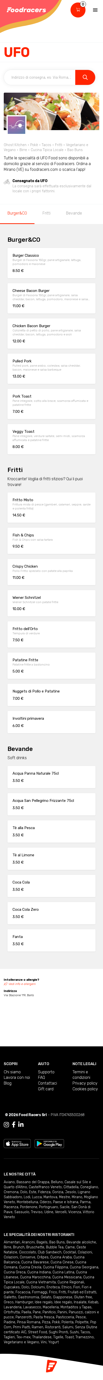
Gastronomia (28, 1297)
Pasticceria (65, 1317)
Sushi (74, 1332)
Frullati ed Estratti (82, 1292)
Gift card (46, 1089)
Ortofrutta (12, 1312)
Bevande (74, 213)
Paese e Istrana (65, 1202)
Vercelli (60, 1212)
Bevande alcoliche (81, 1242)
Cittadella (71, 1187)
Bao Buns (57, 1242)
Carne (70, 1247)
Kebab (93, 1302)
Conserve (27, 1257)
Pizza (46, 1322)
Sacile (65, 1207)
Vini (43, 1342)
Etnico (67, 1287)
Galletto (10, 1297)
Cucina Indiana (39, 1272)
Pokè (56, 1322)
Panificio (49, 1312)
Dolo (23, 1192)
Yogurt (53, 1342)
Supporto (46, 1072)
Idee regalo (43, 1302)
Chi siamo (12, 1072)
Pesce (81, 1317)
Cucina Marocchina (35, 1277)
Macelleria (51, 1307)
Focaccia (23, 1292)
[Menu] (95, 10)
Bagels (42, 1242)
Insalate (80, 1302)
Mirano (77, 1197)
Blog (8, 1083)
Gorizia (57, 1192)
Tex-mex (23, 1337)
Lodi (27, 1197)
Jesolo (70, 1192)
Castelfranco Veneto (45, 1187)
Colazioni (85, 1252)
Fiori (76, 1287)
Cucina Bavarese (35, 1262)
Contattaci (47, 1083)
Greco (9, 1302)
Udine (48, 1212)
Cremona (11, 1192)
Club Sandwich (50, 1252)
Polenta (68, 1322)
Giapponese (62, 1297)
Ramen (37, 1327)
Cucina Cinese (62, 1262)
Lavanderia (13, 1307)
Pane (37, 1312)
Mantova (50, 1197)
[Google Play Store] (49, 1143)
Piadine (9, 1322)
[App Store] (17, 1143)
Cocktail (69, 1252)
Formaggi (39, 1292)
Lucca (37, 1197)
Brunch (18, 1247)
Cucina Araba (61, 1257)
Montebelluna (27, 1202)
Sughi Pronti (58, 1332)
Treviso (36, 1212)
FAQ (41, 1077)
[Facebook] (14, 1124)
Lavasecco (32, 1307)
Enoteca (53, 1287)
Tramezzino (85, 1337)
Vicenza (74, 1212)
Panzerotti (24, 1317)
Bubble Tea (55, 1247)
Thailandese (42, 1337)
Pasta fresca (44, 1317)
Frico (53, 1292)
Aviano (9, 1182)
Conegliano (89, 1187)
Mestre (64, 1197)
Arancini (28, 1242)
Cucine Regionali (71, 1282)
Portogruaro (48, 1207)
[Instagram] (6, 1124)
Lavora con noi (17, 1077)
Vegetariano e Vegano (21, 1342)
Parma (85, 1202)
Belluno (57, 1182)
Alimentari (12, 1242)
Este (32, 1192)
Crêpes (42, 1257)
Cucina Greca (15, 1272)
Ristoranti (52, 1327)
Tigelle (58, 1337)
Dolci (25, 1287)
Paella (26, 1312)
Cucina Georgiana (84, 1267)
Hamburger (24, 1302)
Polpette (81, 1322)
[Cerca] (85, 77)
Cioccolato (27, 1252)
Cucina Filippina (55, 1267)
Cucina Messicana (67, 1277)
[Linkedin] (21, 1124)
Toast (69, 1337)
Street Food (37, 1332)
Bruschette (35, 1247)
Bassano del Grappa (32, 1182)
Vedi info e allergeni (22, 984)
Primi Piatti (21, 1327)
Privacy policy (85, 1083)
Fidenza (44, 1192)
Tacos (85, 1332)
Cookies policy (85, 1089)
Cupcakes (12, 1287)
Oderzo (45, 1202)
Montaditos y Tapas (76, 1307)
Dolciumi (38, 1287)
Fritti (46, 213)
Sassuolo (21, 1212)
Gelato (46, 1297)
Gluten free (83, 1297)
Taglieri (9, 1337)
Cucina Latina (63, 1272)
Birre (7, 1247)
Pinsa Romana (28, 1322)
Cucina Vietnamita (41, 1282)
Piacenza (11, 1207)
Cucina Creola (30, 1267)
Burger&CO (17, 213)
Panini (62, 1312)
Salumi (67, 1327)
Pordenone (28, 1207)
